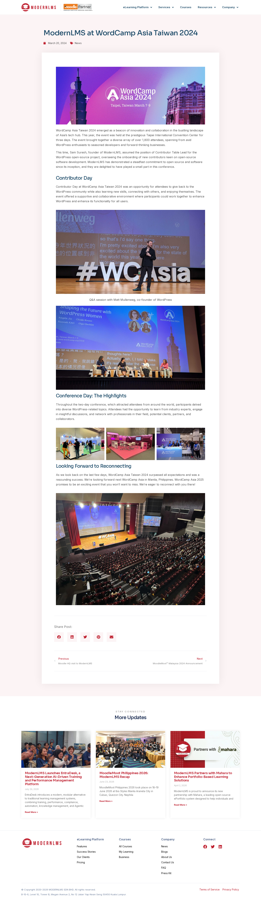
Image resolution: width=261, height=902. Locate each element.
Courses (185, 7)
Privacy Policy (231, 889)
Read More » (31, 812)
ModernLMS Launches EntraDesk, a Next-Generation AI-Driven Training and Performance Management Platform (53, 778)
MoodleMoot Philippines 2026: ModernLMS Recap (123, 775)
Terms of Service (209, 889)
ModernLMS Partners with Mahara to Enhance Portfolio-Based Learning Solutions (203, 776)
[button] (59, 637)
